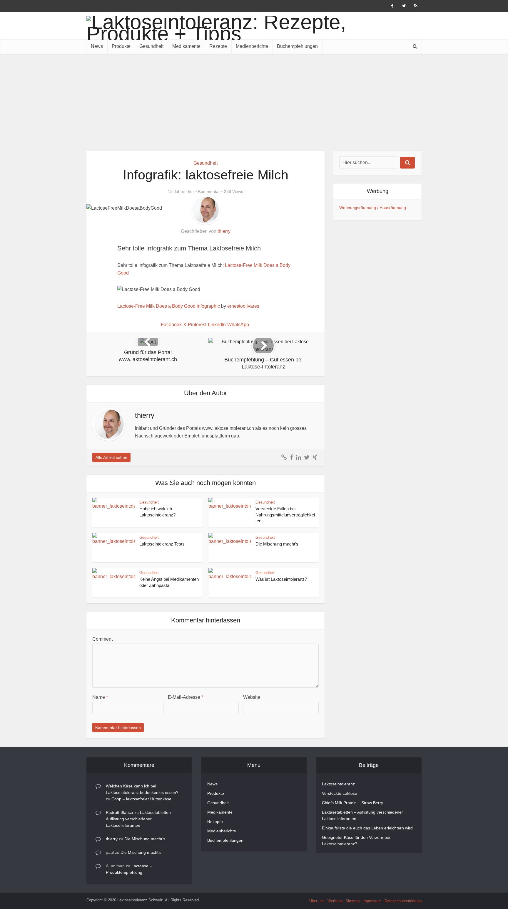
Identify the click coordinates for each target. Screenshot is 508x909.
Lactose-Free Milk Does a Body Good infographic (168, 306)
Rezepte (218, 46)
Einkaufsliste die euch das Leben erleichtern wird (367, 828)
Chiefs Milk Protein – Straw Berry (352, 802)
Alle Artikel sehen (111, 457)
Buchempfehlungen (297, 46)
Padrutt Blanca (119, 812)
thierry (224, 231)
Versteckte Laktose (339, 793)
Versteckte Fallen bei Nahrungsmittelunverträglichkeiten (285, 514)
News (97, 46)
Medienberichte (252, 46)
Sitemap (352, 901)
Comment (102, 639)
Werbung (334, 901)
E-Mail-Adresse (185, 697)
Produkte (121, 46)
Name (100, 697)
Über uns (317, 901)
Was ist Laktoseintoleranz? (281, 579)
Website (251, 697)
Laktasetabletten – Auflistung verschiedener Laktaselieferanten (140, 819)
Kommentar (209, 191)
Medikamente (186, 46)
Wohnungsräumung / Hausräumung (372, 207)
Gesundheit (151, 46)
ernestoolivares (243, 306)
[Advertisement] (254, 98)
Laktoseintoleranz (338, 784)
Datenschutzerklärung (403, 901)
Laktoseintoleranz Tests (162, 543)
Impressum (372, 901)
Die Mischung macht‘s (276, 543)
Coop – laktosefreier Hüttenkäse (141, 799)
